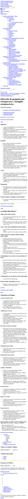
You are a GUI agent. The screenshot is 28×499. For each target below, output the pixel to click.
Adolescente (11, 18)
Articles (5, 456)
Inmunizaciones (12, 45)
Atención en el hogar (7, 114)
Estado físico (11, 33)
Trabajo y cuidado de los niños (15, 55)
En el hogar (11, 41)
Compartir (5, 434)
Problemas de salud (10, 57)
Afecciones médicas (13, 59)
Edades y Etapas (9, 17)
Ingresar (2, 5)
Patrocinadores (5, 3)
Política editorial (6, 491)
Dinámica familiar (12, 49)
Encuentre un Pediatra (5, 88)
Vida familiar (9, 48)
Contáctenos (6, 486)
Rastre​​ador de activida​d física (15, 74)
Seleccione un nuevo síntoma (7, 95)
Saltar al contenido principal (7, 2)
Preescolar (11, 26)
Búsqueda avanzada (5, 471)
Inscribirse (7, 5)
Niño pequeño (12, 24)
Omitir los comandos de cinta (7, 1)
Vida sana (8, 29)
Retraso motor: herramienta (14, 76)
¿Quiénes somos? (7, 488)
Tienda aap (5, 85)
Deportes (11, 32)
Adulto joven (11, 19)
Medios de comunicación (14, 51)
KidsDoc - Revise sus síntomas (15, 68)
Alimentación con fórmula (17, 22)
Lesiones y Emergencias (14, 61)
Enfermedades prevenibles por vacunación (18, 60)
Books (4, 458)
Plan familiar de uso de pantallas (15, 71)
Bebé (10, 21)
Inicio (2, 12)
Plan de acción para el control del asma (17, 70)
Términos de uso (6, 490)
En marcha (11, 43)
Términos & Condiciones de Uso (10, 473)
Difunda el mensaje (13, 83)
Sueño (10, 37)
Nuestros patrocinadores (14, 81)
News (4, 457)
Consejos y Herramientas (11, 65)
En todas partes (12, 44)
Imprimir (5, 443)
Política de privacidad (8, 489)
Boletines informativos (13, 66)
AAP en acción (12, 79)
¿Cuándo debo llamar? (8, 113)
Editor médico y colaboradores (15, 84)
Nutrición (11, 34)
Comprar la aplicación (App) (9, 444)
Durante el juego (12, 40)
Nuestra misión (9, 78)
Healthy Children (4, 93)
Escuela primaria (12, 23)
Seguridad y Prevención (11, 39)
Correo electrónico (7, 442)
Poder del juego (12, 54)
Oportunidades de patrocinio (15, 82)
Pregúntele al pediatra (13, 72)
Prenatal (10, 27)
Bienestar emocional (13, 30)
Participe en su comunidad (14, 52)
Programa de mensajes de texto (15, 73)
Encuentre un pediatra (13, 67)
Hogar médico (12, 50)
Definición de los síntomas (9, 112)
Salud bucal (11, 35)
